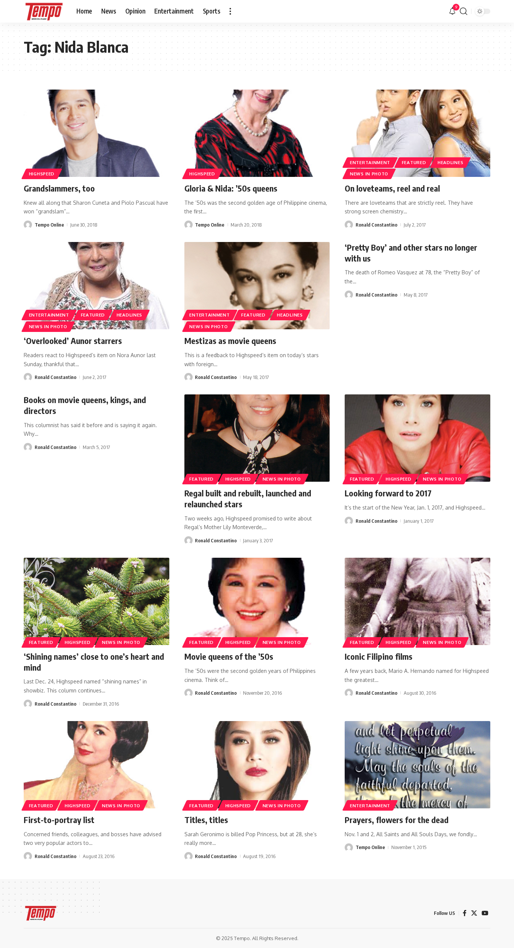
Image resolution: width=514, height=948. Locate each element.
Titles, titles (206, 819)
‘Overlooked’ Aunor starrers (73, 340)
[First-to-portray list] (96, 764)
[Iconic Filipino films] (417, 601)
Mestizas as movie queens (230, 340)
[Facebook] (464, 913)
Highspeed (42, 174)
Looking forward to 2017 (388, 493)
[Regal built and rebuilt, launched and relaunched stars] (257, 438)
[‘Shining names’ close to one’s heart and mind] (96, 601)
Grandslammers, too (59, 188)
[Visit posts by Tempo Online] (28, 225)
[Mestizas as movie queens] (257, 285)
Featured (414, 162)
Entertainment (370, 162)
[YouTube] (485, 913)
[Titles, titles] (257, 764)
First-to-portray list (59, 819)
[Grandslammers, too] (96, 133)
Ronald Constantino (376, 225)
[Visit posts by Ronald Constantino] (349, 225)
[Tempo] (44, 11)
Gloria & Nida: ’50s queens (230, 188)
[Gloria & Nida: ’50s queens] (257, 133)
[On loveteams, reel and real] (417, 133)
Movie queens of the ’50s (228, 656)
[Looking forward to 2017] (417, 438)
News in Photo (369, 174)
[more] (230, 11)
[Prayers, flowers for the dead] (417, 764)
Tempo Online (49, 225)
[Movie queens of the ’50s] (257, 601)
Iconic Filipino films (378, 656)
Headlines (450, 162)
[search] (463, 11)
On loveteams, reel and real (392, 188)
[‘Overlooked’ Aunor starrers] (96, 285)
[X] (474, 913)
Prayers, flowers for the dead (397, 819)
